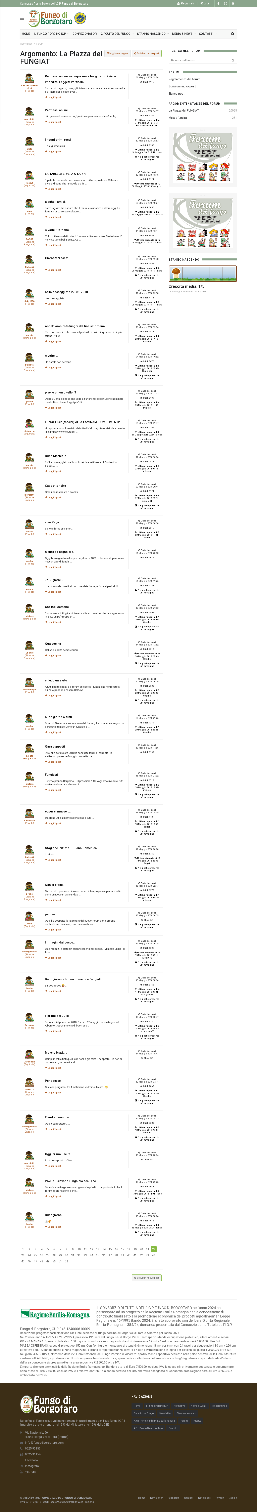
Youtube (30, 1472)
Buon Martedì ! (55, 456)
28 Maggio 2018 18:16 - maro (147, 269)
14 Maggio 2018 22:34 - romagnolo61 (147, 992)
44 (153, 1255)
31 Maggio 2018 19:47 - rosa (147, 151)
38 (116, 1255)
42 (141, 1255)
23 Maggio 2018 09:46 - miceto (147, 469)
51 (60, 1261)
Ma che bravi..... (56, 1052)
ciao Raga (52, 522)
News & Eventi (198, 1405)
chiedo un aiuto (56, 680)
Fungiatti (51, 774)
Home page (26, 43)
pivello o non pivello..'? (60, 392)
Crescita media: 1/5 (186, 286)
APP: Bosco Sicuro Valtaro (148, 1428)
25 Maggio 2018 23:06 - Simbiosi (147, 368)
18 (129, 1249)
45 (22, 1261)
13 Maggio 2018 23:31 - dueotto (147, 1130)
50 (54, 1261)
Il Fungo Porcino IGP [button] (50, 34)
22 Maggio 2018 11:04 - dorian (147, 535)
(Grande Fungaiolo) (29, 1092)
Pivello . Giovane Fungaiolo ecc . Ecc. (71, 1181)
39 (122, 1255)
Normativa (179, 1405)
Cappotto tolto (55, 486)
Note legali (204, 1497)
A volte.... (51, 356)
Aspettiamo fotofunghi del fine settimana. (75, 326)
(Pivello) (29, 88)
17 (122, 1249)
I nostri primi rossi (58, 139)
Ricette (197, 1420)
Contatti (206, 34)
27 (47, 1255)
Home (26, 34)
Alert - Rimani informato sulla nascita (154, 1420)
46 (29, 1261)
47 (35, 1261)
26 (41, 1255)
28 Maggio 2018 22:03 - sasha (147, 213)
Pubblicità (173, 1497)
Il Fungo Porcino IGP (157, 1405)
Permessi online (56, 110)
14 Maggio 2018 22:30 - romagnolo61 (147, 1029)
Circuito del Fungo (144, 1413)
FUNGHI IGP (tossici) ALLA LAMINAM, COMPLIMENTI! (82, 422)
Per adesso (53, 1081)
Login (206, 3)
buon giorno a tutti (58, 717)
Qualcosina (53, 643)
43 (147, 1255)
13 (97, 1249)
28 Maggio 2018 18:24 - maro (147, 241)
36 (103, 1255)
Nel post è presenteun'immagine (148, 158)
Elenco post (177, 93)
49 (47, 1261)
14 (104, 1249)
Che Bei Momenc (57, 607)
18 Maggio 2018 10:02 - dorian (147, 824)
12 (91, 1249)
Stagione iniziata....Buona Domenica (71, 848)
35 (97, 1255)
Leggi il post (54, 97)
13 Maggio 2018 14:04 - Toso (147, 1192)
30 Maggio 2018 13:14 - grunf (147, 185)
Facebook (31, 1460)
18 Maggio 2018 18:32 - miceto (147, 787)
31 (72, 1255)
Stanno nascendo (151, 34)
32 (79, 1255)
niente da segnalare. (59, 552)
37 (110, 1255)
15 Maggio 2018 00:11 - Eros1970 (147, 955)
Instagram (32, 1466)
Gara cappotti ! (55, 746)
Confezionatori (84, 34)
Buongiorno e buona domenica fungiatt (73, 979)
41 (135, 1255)
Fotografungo (219, 1405)
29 (60, 1255)
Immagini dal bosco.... (60, 942)
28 (54, 1255)
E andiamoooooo (57, 1117)
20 (141, 1249)
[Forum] (203, 158)
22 (153, 1249)
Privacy (220, 1497)
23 (22, 1255)
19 (135, 1249)
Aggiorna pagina (118, 53)
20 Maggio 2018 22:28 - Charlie (147, 730)
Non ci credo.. (54, 885)
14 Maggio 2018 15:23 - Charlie (147, 1093)
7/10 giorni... (54, 580)
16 (116, 1249)
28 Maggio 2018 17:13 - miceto (147, 339)
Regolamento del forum (184, 79)
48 (41, 1261)
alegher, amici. (55, 202)
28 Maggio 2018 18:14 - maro (147, 303)
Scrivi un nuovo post (147, 53)
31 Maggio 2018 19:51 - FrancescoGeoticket (147, 123)
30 (66, 1255)
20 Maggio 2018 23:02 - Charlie (147, 620)
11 (85, 1249)
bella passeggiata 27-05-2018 (66, 292)
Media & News (182, 34)
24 (29, 1255)
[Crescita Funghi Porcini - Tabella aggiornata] (203, 273)
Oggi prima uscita (57, 1154)
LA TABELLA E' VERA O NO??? (65, 174)
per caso (51, 914)
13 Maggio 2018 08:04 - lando (147, 1226)
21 (147, 1249)
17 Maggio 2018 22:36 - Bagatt (147, 861)
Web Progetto (86, 1501)
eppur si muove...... (58, 811)
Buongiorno (53, 1215)
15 (110, 1249)
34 (91, 1255)
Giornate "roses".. (57, 258)
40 (128, 1255)
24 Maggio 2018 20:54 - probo (147, 433)
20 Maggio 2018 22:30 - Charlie (147, 693)
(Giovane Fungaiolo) (29, 122)
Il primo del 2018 (57, 1016)
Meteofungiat (178, 118)
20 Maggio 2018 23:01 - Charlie (147, 656)
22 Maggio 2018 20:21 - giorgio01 (147, 498)
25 (35, 1255)
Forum (39, 43)
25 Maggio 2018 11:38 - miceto (147, 405)
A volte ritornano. (57, 230)
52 (66, 1261)
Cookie (233, 1497)
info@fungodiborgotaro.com (44, 1442)
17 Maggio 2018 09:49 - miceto (147, 897)
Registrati (187, 3)
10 (79, 1249)
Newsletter (165, 1413)
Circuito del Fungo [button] (116, 34)
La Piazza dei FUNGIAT (184, 110)
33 (85, 1255)
